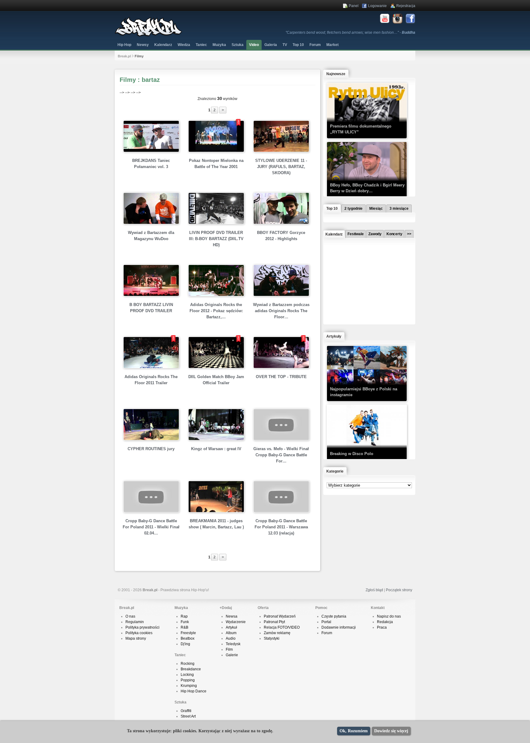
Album (231, 633)
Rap (184, 616)
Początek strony (399, 590)
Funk (185, 622)
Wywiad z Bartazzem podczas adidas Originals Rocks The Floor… (281, 310)
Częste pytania (333, 616)
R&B (184, 627)
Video (254, 45)
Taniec (201, 45)
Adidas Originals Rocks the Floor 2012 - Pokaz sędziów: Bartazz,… (216, 310)
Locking (187, 674)
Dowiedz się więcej (391, 731)
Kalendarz (163, 45)
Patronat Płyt (274, 622)
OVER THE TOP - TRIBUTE (281, 376)
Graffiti (186, 711)
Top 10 (298, 45)
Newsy (143, 45)
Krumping (189, 686)
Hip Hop (124, 45)
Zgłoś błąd (374, 590)
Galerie (232, 655)
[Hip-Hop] (148, 35)
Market (332, 45)
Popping (188, 680)
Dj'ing (185, 644)
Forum (326, 633)
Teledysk (233, 644)
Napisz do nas (389, 616)
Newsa (231, 616)
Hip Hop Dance (193, 691)
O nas (130, 616)
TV (284, 45)
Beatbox (187, 638)
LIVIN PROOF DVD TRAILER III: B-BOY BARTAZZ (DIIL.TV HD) (216, 238)
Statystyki (271, 638)
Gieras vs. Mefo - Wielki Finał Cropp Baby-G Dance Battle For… (281, 454)
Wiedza (184, 45)
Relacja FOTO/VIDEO (282, 627)
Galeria (270, 45)
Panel (354, 6)
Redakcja (385, 622)
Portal (326, 622)
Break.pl (124, 56)
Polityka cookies (138, 633)
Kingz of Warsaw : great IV (216, 448)
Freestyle (188, 633)
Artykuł (231, 627)
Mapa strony (135, 638)
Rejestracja (405, 6)
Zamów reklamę (277, 633)
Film (229, 649)
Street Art (188, 716)
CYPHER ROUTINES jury (151, 448)
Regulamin (134, 622)
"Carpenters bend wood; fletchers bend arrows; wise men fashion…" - (350, 32)
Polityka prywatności (142, 627)
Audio (231, 638)
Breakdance (191, 669)
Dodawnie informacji (338, 627)
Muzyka (219, 45)
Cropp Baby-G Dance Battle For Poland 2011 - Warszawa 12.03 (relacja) (281, 527)
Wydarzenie (236, 622)
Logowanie (377, 6)
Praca (382, 627)
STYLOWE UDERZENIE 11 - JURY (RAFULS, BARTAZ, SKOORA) (281, 166)
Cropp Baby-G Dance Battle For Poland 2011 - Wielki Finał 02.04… (151, 527)
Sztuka (238, 45)
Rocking (187, 663)
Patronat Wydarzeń (280, 616)
